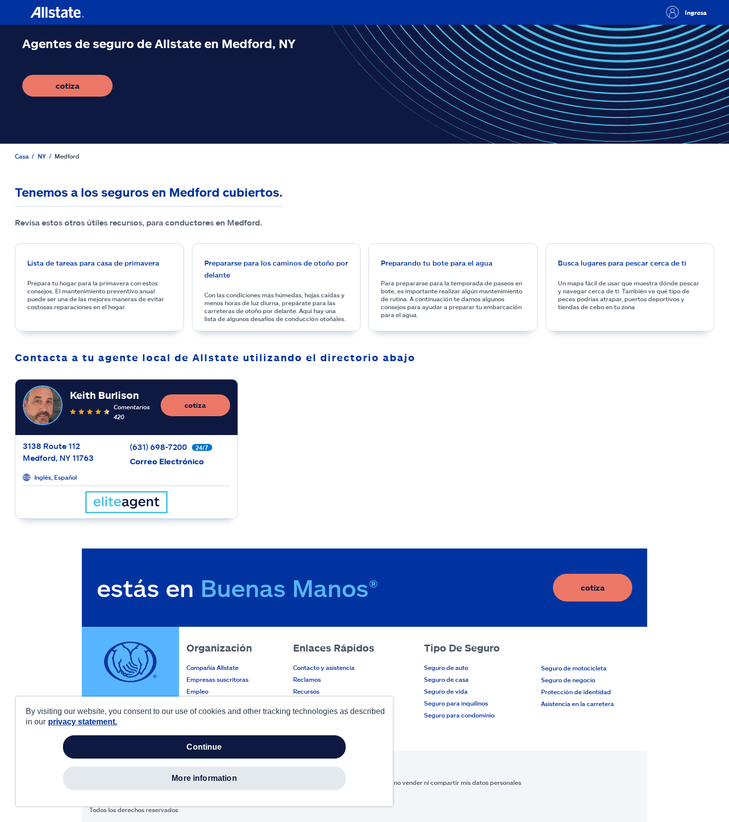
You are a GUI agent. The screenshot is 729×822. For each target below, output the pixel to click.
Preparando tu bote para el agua (436, 263)
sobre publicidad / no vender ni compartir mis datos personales (430, 782)
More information (204, 778)
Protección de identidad (576, 691)
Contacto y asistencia (324, 667)
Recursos (306, 691)
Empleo (197, 691)
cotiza (84, 88)
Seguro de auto (446, 667)
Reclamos (307, 679)
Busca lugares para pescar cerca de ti (622, 263)
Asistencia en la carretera (577, 703)
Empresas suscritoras (217, 679)
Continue (204, 747)
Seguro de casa (446, 679)
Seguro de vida (446, 691)
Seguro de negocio (568, 679)
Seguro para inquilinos (456, 703)
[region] (204, 751)
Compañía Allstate (212, 667)
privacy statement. (82, 721)
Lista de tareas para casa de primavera (93, 263)
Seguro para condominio (459, 715)
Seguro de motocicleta (574, 667)
